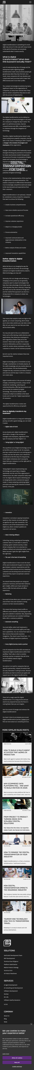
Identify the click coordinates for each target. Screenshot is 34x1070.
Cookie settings (17, 1066)
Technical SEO (8, 970)
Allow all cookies (17, 1058)
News (5, 1022)
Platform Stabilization (10, 964)
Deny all (17, 1062)
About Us (6, 1016)
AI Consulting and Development (13, 988)
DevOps (6, 994)
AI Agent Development (10, 985)
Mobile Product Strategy (11, 967)
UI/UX (6, 1004)
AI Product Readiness (10, 973)
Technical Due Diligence (11, 961)
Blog (5, 1019)
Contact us (24, 719)
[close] (31, 1024)
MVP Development (9, 958)
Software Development (11, 991)
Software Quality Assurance (12, 1000)
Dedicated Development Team (13, 955)
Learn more (5, 1054)
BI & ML (6, 997)
